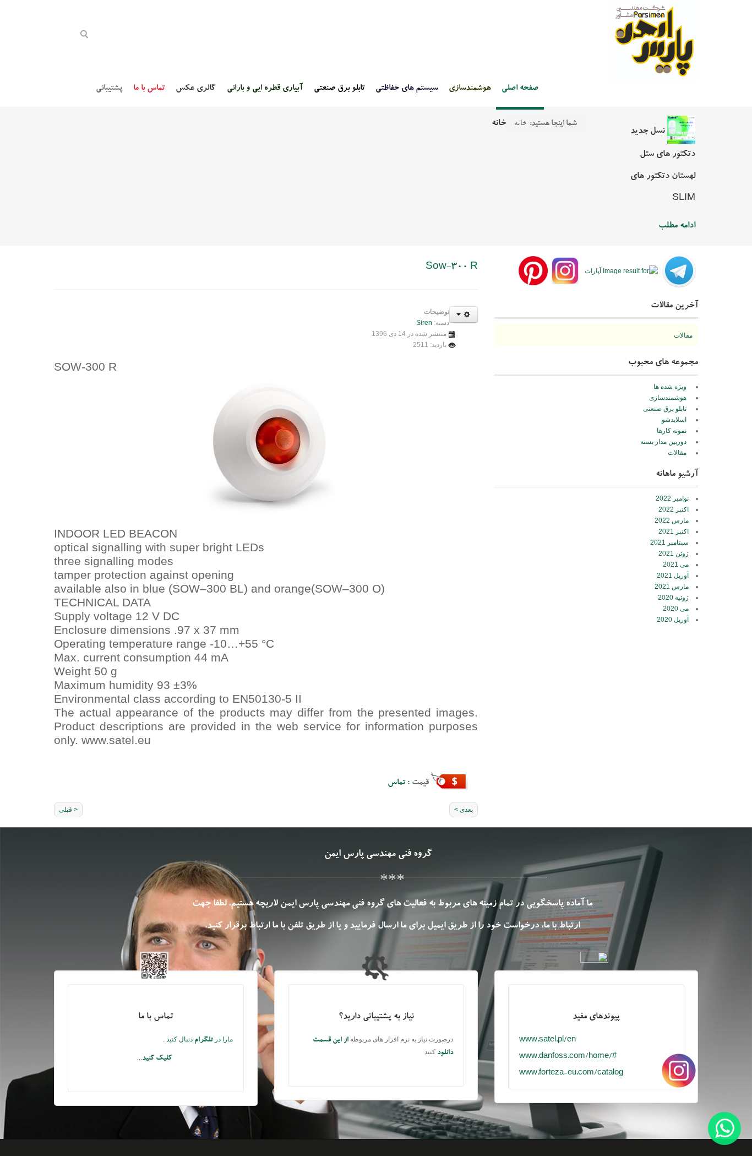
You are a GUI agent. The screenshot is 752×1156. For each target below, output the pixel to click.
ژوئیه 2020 (673, 597)
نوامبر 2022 (672, 498)
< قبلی (68, 809)
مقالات (683, 335)
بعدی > (463, 809)
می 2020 (676, 608)
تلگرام (204, 1040)
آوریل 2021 (673, 575)
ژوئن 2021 (673, 553)
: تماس (400, 783)
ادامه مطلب (676, 226)
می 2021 (676, 564)
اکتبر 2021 (673, 531)
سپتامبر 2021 (669, 542)
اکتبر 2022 (673, 509)
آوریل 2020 (673, 619)
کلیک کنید (157, 1059)
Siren (424, 323)
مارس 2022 (672, 520)
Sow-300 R (452, 267)
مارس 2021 (672, 586)
